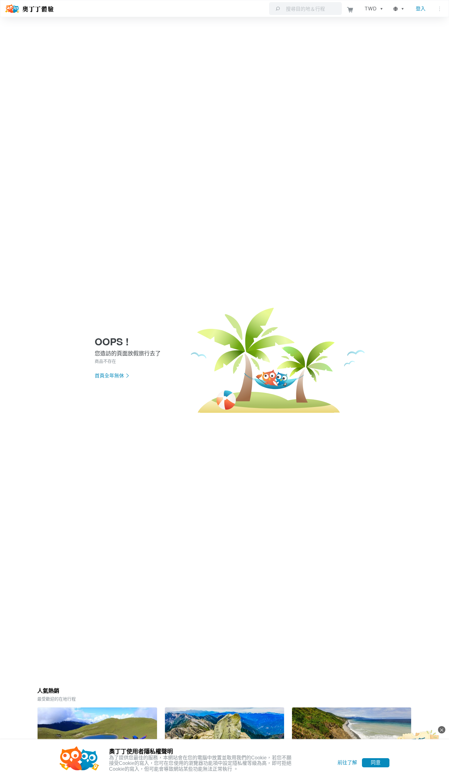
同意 (376, 762)
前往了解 (347, 762)
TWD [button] (371, 8)
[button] (399, 8)
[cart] (350, 8)
